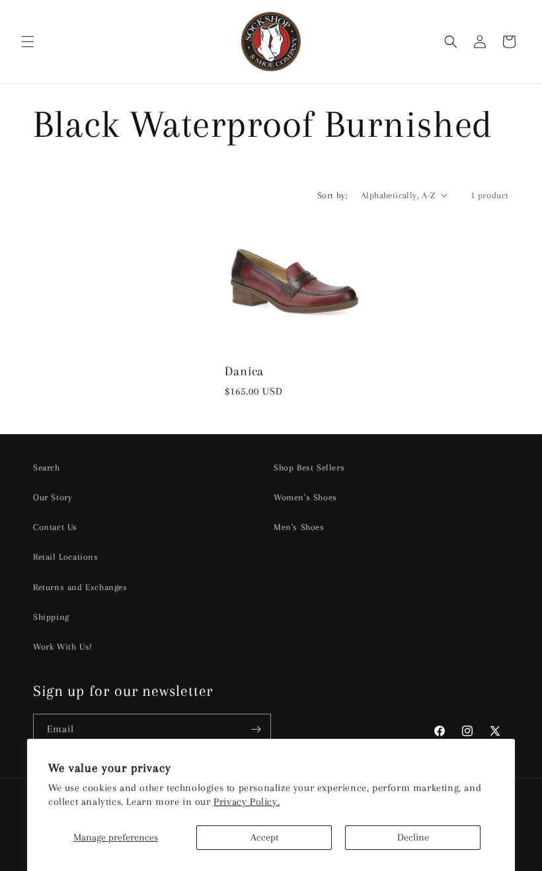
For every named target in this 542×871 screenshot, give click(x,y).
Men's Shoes (299, 527)
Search (46, 468)
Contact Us (55, 527)
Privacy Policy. (246, 802)
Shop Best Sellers (309, 468)
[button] (27, 41)
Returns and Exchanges (80, 587)
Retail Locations (65, 557)
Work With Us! (63, 647)
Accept (264, 837)
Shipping (51, 617)
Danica (244, 371)
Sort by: (332, 195)
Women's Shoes (305, 497)
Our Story (52, 497)
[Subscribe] (255, 729)
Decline (413, 837)
